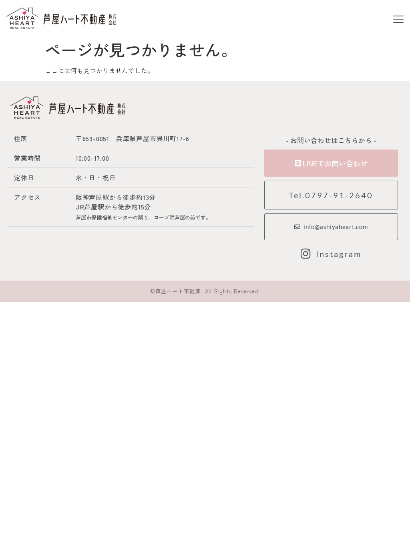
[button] (398, 19)
